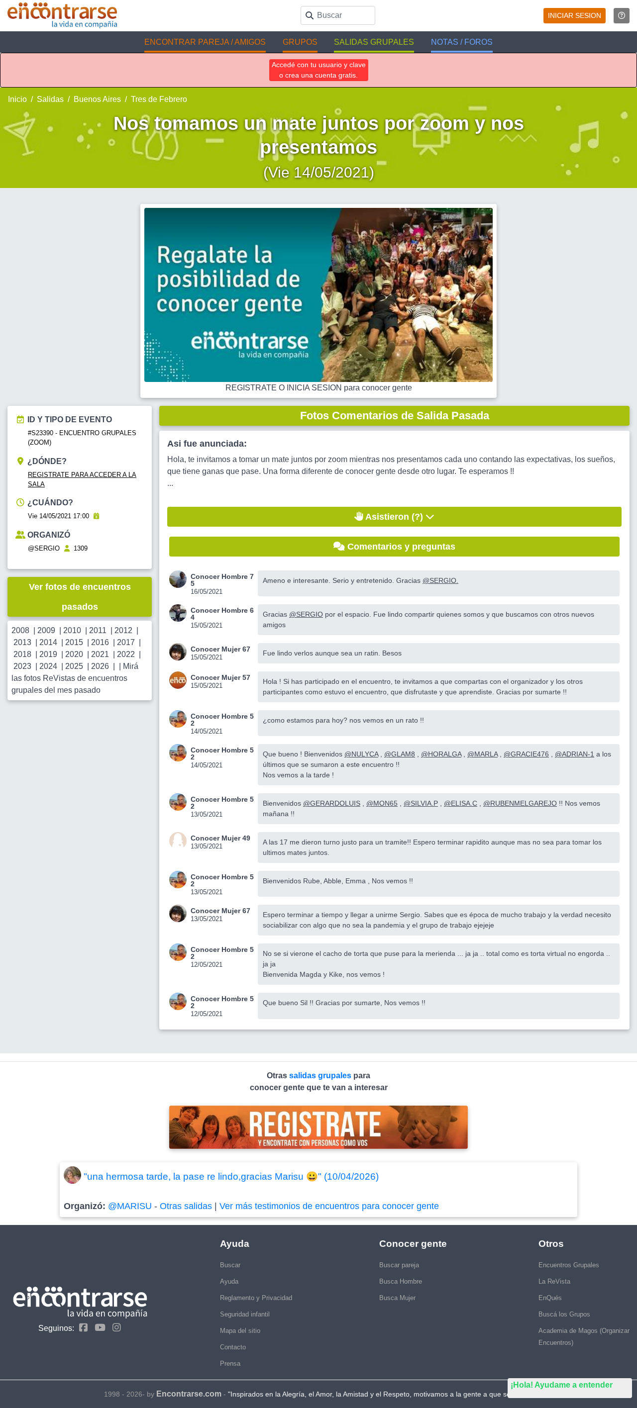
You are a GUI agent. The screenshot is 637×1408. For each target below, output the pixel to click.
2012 (123, 630)
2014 (48, 642)
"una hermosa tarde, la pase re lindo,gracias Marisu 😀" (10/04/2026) (231, 1176)
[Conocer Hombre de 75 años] (180, 579)
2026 (100, 666)
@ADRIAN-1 (574, 754)
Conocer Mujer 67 (220, 649)
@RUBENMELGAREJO (520, 803)
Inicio (17, 99)
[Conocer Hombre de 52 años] (180, 719)
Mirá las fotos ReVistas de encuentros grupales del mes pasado (74, 678)
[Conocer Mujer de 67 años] (180, 651)
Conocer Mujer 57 (220, 677)
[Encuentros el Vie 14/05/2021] (96, 516)
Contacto (233, 1347)
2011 (97, 630)
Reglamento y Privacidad (256, 1298)
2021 (100, 654)
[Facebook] (81, 1327)
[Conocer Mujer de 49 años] (180, 840)
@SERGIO (44, 548)
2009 (46, 630)
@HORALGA (441, 754)
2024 (48, 666)
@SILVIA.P (421, 803)
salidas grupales (321, 1075)
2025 (74, 666)
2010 (72, 630)
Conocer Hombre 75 (222, 580)
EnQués (550, 1298)
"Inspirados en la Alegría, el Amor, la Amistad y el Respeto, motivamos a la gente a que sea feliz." (380, 1394)
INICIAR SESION (574, 15)
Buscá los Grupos (564, 1314)
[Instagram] (114, 1327)
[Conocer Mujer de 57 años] (180, 680)
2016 (100, 642)
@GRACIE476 (526, 754)
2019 (48, 654)
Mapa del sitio (240, 1330)
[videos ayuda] (622, 15)
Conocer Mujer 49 (220, 838)
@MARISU (130, 1206)
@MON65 (382, 803)
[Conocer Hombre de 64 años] (180, 613)
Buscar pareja (399, 1265)
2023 (22, 666)
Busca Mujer (397, 1298)
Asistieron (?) (394, 517)
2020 (74, 654)
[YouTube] (98, 1327)
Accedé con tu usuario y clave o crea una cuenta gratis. (319, 70)
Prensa (230, 1363)
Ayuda (229, 1281)
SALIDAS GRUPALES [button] (374, 42)
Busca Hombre (400, 1281)
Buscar (230, 1265)
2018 (22, 654)
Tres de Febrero (159, 99)
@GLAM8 (399, 754)
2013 (22, 642)
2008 (20, 630)
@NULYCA (361, 754)
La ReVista (554, 1281)
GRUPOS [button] (300, 42)
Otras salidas (186, 1206)
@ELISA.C (460, 803)
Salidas (50, 99)
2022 (126, 654)
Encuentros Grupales (568, 1265)
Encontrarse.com (188, 1394)
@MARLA (482, 754)
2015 (74, 642)
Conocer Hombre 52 (222, 720)
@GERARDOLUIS (331, 803)
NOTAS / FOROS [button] (462, 42)
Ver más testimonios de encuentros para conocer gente (329, 1206)
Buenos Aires (97, 99)
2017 (126, 642)
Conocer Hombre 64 (222, 614)
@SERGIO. (440, 580)
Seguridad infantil (245, 1314)
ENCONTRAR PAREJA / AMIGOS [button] (205, 42)
